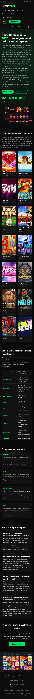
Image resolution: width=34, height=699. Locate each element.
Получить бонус (21, 91)
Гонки (21, 10)
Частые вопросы (7, 17)
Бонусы (27, 676)
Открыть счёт (15, 21)
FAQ (21, 680)
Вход (4, 21)
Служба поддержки (8, 10)
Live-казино (14, 680)
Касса (17, 10)
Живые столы (6, 14)
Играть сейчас (7, 91)
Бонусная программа (17, 14)
